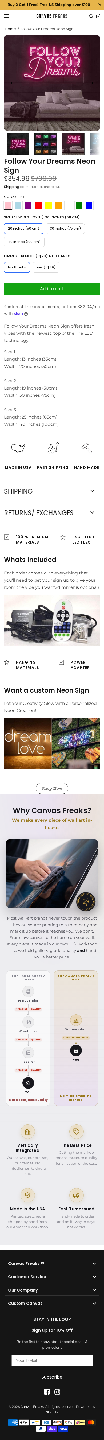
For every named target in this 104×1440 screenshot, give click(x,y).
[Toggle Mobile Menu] (10, 16)
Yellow (48, 205)
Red (38, 205)
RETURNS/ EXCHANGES (39, 513)
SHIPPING (18, 491)
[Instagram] (57, 1392)
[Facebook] (46, 1392)
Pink (8, 205)
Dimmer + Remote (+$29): (37, 256)
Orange (58, 205)
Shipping (11, 186)
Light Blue (18, 205)
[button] (52, 788)
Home (10, 28)
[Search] (91, 16)
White (68, 205)
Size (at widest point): (42, 217)
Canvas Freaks (32, 1407)
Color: (14, 196)
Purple (28, 205)
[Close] (99, 5)
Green (78, 205)
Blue (89, 205)
